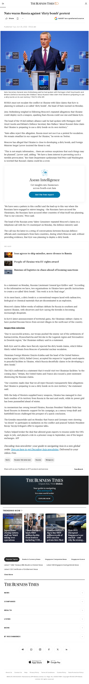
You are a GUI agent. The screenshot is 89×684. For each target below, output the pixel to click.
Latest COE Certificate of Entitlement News (21, 569)
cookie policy (61, 672)
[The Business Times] (42, 3)
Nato (8, 460)
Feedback (78, 469)
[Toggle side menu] (3, 3)
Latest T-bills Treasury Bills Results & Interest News (23, 565)
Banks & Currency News (31, 559)
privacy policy (34, 672)
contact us (18, 672)
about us (9, 672)
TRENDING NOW (11, 510)
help (25, 672)
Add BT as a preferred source (71, 18)
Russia (38, 460)
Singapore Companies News (56, 559)
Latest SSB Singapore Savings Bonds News (63, 565)
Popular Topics (12, 559)
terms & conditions (48, 672)
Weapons (49, 460)
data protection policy (75, 672)
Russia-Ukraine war (22, 460)
